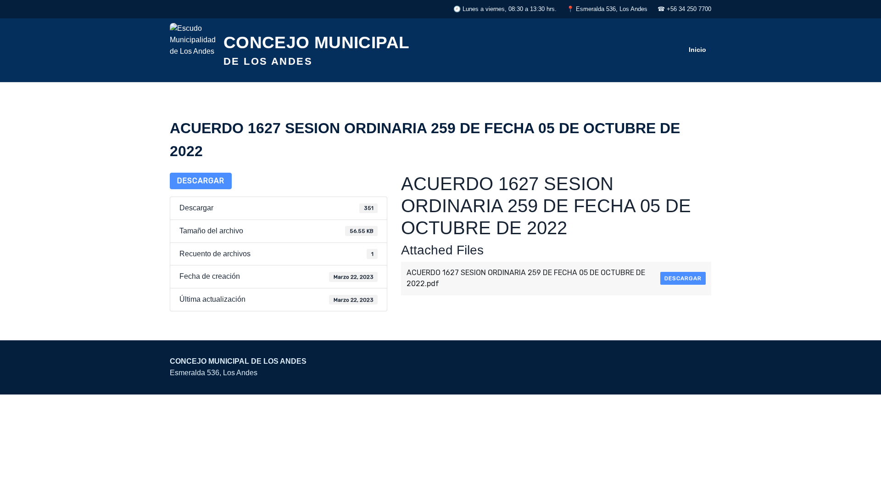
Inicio (697, 49)
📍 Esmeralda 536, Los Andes (607, 9)
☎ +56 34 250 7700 (684, 9)
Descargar (200, 180)
